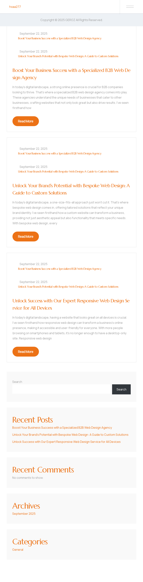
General (17, 550)
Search (17, 382)
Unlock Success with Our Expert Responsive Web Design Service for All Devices (66, 442)
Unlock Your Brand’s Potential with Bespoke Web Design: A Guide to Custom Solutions (68, 56)
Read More (25, 121)
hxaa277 (15, 7)
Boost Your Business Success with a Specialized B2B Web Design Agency (59, 38)
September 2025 (24, 514)
